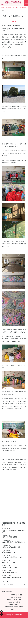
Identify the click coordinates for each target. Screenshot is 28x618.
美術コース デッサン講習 (8, 562)
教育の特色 (19, 594)
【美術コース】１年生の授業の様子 (11, 547)
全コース (15, 7)
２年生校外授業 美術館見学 (9, 572)
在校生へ (14, 599)
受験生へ (9, 599)
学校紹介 (12, 594)
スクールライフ (11, 597)
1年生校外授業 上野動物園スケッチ (11, 577)
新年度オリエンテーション (9, 552)
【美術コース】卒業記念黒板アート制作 (12, 557)
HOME (2, 7)
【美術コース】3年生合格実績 (9, 567)
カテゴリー (5, 581)
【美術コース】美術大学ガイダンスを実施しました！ (14, 531)
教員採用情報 (14, 609)
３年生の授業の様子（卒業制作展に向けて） (13, 542)
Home (7, 594)
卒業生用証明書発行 (14, 604)
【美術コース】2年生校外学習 (10, 537)
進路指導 (18, 597)
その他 (20, 599)
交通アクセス (11, 602)
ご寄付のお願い (9, 606)
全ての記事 (8, 7)
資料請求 (17, 602)
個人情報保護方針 (18, 606)
